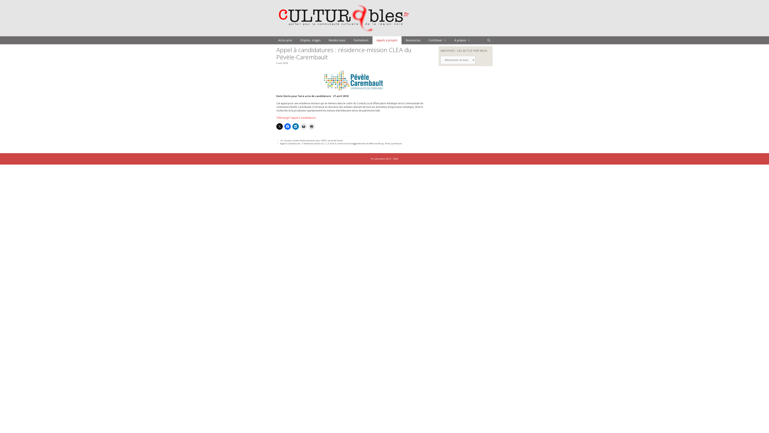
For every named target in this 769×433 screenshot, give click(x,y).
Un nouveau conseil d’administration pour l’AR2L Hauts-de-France (311, 140)
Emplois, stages (310, 40)
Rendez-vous (337, 40)
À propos (460, 40)
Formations (360, 40)
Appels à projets (387, 40)
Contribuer (435, 40)
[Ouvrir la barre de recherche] (489, 40)
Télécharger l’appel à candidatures (296, 117)
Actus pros (285, 40)
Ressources (413, 40)
